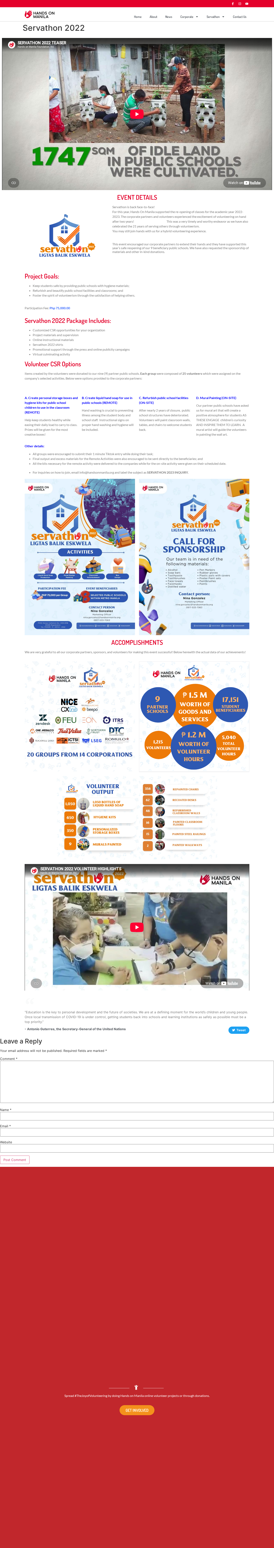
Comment (8, 1058)
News (168, 17)
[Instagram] (240, 4)
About (153, 17)
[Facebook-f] (233, 4)
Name (5, 1109)
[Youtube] (247, 4)
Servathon (213, 17)
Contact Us (240, 17)
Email (5, 1126)
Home (138, 17)
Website (6, 1142)
